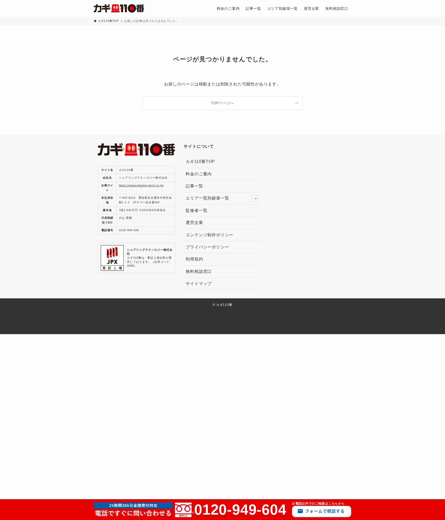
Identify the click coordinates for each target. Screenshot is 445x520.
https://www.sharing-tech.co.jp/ (141, 185)
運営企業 (194, 222)
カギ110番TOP (200, 161)
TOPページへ (222, 103)
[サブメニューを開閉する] (255, 198)
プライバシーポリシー (207, 247)
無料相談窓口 (199, 271)
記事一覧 (194, 186)
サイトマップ (199, 283)
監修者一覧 (199, 210)
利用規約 (194, 259)
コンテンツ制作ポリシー (209, 235)
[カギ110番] (119, 8)
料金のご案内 (199, 174)
